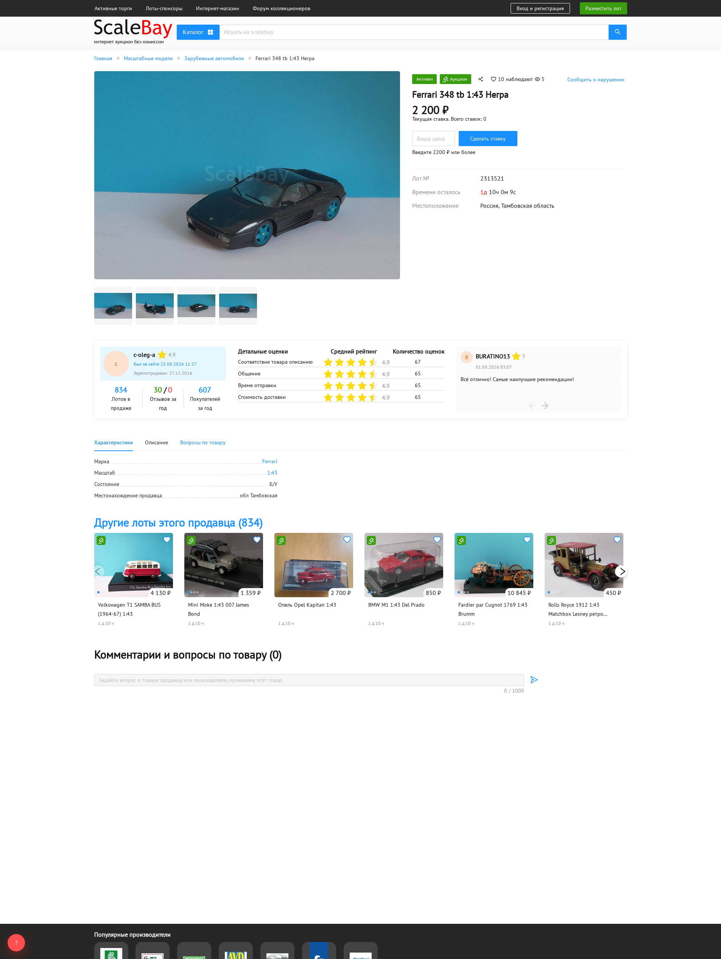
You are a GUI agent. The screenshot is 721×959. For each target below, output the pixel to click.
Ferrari (269, 461)
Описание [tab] (156, 442)
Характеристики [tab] (113, 442)
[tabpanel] (360, 478)
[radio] (162, 355)
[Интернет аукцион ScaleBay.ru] (133, 42)
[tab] (203, 442)
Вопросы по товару (203, 442)
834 (121, 389)
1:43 (272, 472)
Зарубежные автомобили (214, 58)
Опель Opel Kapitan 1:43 (307, 604)
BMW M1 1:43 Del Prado (396, 604)
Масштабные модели (148, 58)
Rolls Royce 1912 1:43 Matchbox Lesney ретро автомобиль (575, 613)
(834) (178, 522)
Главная (103, 58)
